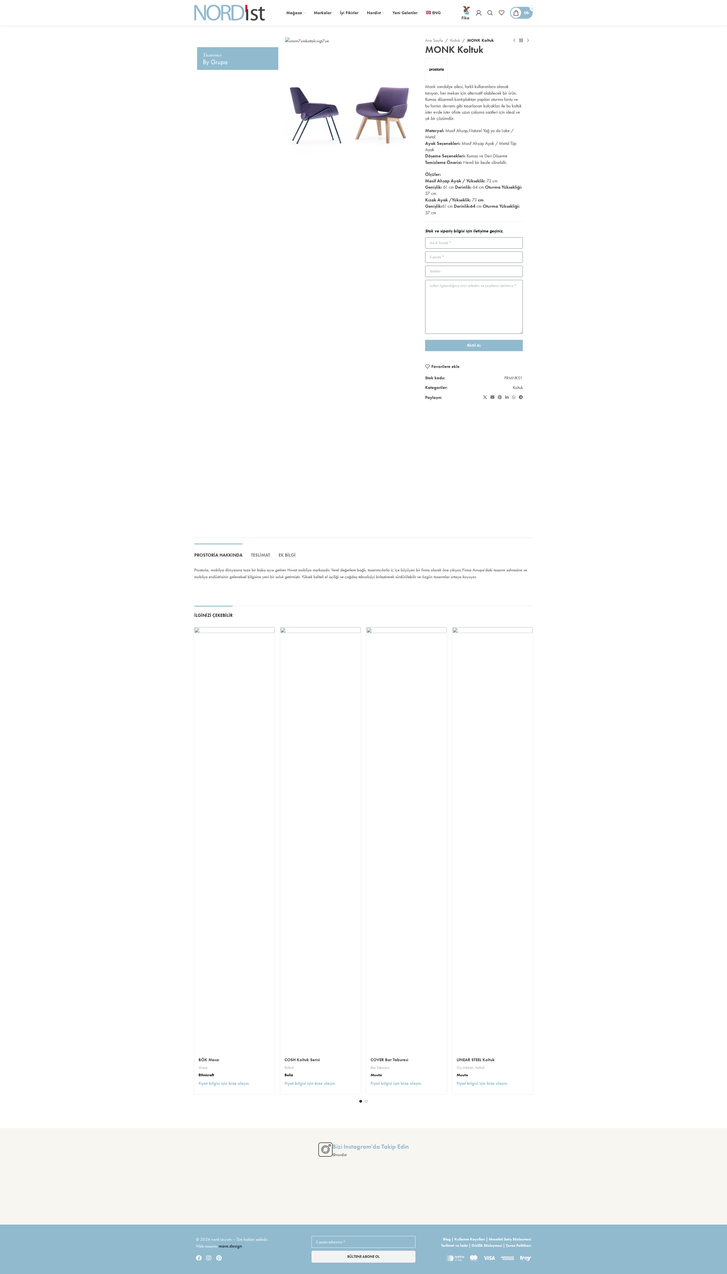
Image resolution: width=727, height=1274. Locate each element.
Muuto (376, 1074)
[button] (204, 466)
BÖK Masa (209, 1060)
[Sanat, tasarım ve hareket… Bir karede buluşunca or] (45, 1195)
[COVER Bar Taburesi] (406, 840)
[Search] (490, 12)
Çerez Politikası (518, 1245)
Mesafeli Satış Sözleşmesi (510, 1239)
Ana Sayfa (434, 40)
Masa (203, 1067)
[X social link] (485, 397)
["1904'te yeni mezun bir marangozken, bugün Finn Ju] (136, 1195)
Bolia (289, 1074)
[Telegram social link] (521, 397)
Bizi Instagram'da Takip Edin (371, 1146)
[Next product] (528, 40)
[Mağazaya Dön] (521, 40)
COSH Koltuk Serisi (302, 1060)
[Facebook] (199, 1258)
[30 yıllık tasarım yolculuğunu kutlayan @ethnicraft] (409, 1195)
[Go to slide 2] (366, 1101)
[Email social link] (492, 397)
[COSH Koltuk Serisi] (320, 840)
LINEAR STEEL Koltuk (476, 1060)
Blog (447, 1239)
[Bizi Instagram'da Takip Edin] (325, 1149)
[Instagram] (209, 1258)
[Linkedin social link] (507, 397)
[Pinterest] (219, 1258)
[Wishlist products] (501, 12)
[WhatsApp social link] (513, 397)
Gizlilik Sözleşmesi (486, 1245)
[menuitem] (433, 13)
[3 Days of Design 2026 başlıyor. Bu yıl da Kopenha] (682, 1195)
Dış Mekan (465, 1067)
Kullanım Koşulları (469, 1239)
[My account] (478, 12)
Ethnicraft (206, 1074)
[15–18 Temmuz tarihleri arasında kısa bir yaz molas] (227, 1195)
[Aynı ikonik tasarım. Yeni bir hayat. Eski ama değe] (591, 1195)
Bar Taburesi (380, 1067)
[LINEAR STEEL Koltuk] (492, 840)
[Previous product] (514, 40)
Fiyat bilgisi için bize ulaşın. (224, 1083)
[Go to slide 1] (360, 1101)
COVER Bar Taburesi (389, 1060)
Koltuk (455, 40)
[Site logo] (229, 12)
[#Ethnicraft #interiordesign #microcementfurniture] (318, 1195)
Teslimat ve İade (454, 1245)
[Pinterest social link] (500, 397)
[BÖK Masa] (234, 840)
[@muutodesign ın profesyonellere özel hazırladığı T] (500, 1195)
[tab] (218, 552)
